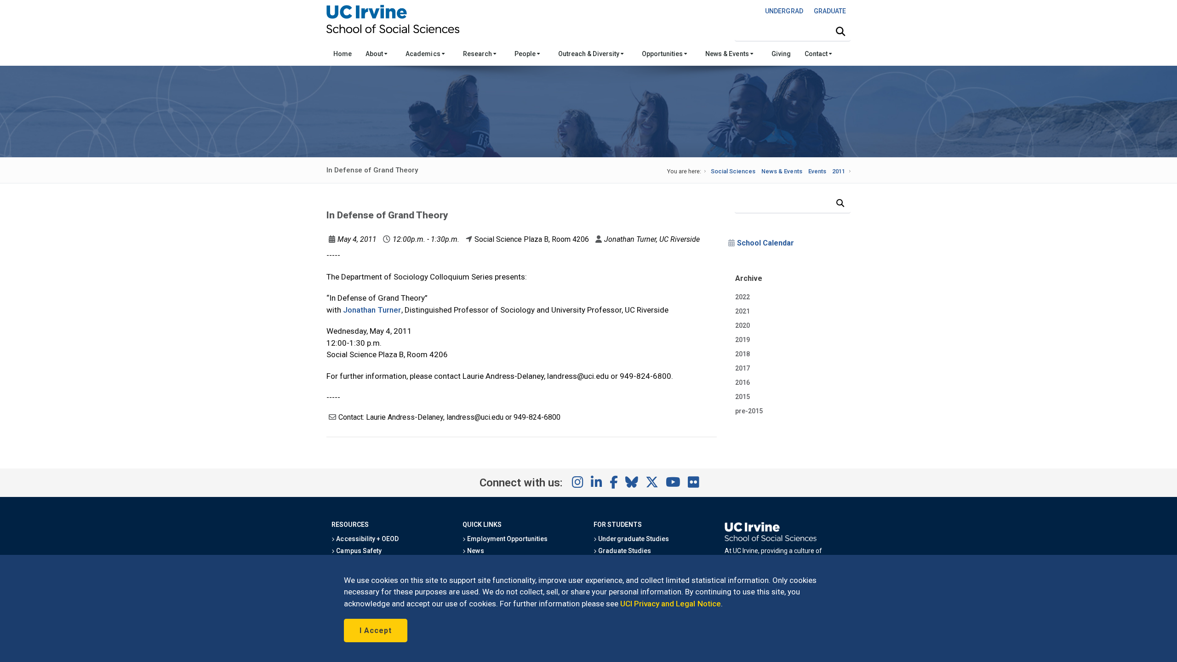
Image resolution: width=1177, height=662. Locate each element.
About (375, 53)
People (525, 53)
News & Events (727, 53)
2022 (742, 297)
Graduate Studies (624, 550)
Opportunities (663, 53)
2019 (742, 339)
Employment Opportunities (507, 538)
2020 (742, 325)
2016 (742, 382)
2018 (742, 354)
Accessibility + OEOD (367, 538)
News (475, 550)
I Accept (376, 630)
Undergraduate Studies (633, 538)
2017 (742, 368)
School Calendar (765, 243)
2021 (742, 311)
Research (478, 53)
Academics (423, 53)
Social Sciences (733, 171)
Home (342, 53)
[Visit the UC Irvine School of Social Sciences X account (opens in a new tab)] (652, 482)
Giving (781, 53)
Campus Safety (358, 550)
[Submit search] (840, 32)
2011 (838, 171)
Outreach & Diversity (589, 53)
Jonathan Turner (372, 309)
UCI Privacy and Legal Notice (670, 603)
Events (817, 171)
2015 (742, 396)
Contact (817, 53)
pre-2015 (749, 411)
